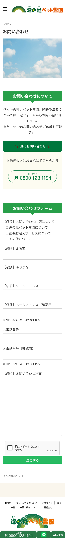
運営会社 (48, 507)
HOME (8, 502)
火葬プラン (47, 502)
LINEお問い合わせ (33, 146)
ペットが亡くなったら (26, 502)
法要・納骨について (29, 507)
